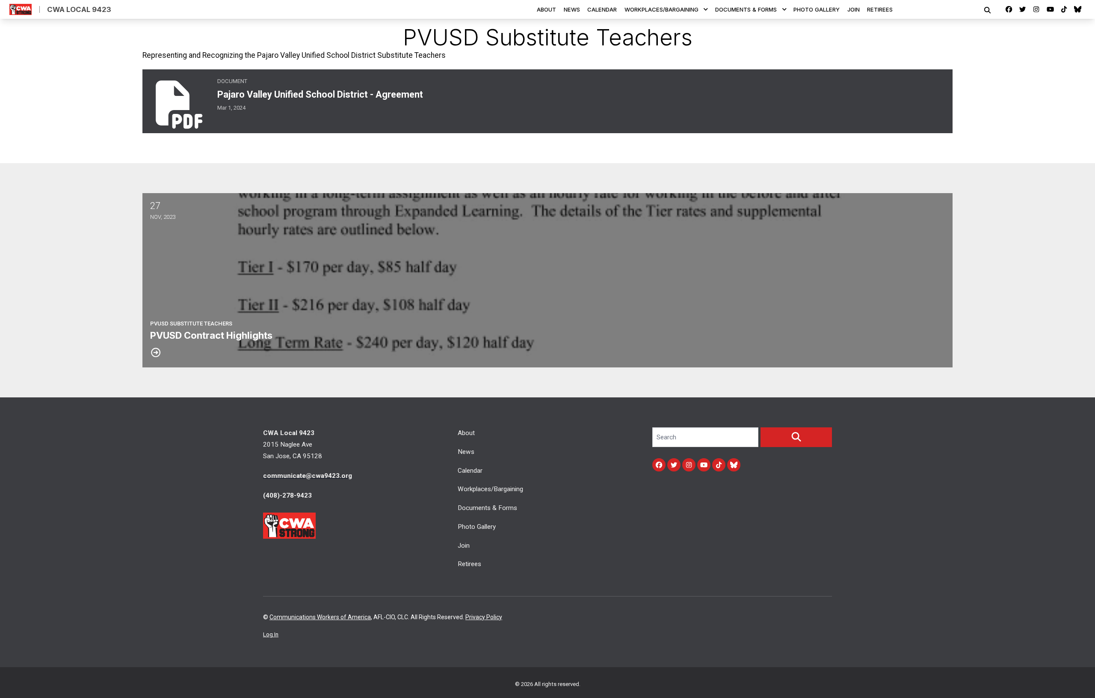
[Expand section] (706, 9)
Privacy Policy (483, 617)
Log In (270, 634)
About (546, 9)
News (572, 9)
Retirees (880, 9)
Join (853, 9)
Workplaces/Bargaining (661, 9)
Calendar (602, 9)
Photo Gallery (816, 9)
